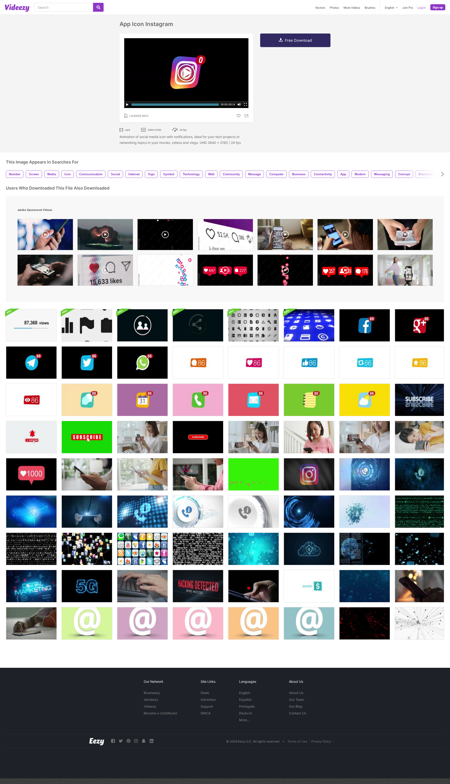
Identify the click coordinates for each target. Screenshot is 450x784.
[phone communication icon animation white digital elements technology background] (197, 511)
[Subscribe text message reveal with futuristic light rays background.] (419, 400)
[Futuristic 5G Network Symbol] (86, 586)
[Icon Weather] (364, 400)
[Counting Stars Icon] (419, 362)
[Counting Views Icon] (31, 400)
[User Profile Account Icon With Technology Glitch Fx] (142, 325)
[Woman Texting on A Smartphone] (364, 437)
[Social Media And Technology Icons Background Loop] (86, 325)
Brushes (370, 7)
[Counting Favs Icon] (253, 362)
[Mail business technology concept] (253, 549)
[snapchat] (144, 741)
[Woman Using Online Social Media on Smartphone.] (142, 437)
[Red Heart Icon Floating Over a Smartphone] (253, 586)
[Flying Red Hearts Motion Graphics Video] (364, 623)
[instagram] (136, 741)
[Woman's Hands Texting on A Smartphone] (419, 586)
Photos (334, 7)
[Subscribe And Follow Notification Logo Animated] (31, 437)
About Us (296, 693)
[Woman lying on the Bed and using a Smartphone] (419, 437)
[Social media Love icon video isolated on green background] (253, 474)
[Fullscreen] (245, 104)
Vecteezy (151, 700)
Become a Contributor (160, 713)
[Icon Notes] (309, 400)
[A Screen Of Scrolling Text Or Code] (197, 549)
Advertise (208, 700)
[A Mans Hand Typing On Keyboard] (142, 586)
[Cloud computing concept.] (309, 549)
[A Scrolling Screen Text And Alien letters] (31, 549)
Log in (422, 7)
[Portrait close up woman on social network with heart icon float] (309, 437)
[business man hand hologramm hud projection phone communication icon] (364, 474)
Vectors (320, 7)
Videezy (150, 706)
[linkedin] (151, 741)
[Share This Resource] (247, 116)
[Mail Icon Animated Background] (419, 549)
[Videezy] (17, 8)
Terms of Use (297, 741)
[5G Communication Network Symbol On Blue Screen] (364, 586)
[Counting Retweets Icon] (364, 362)
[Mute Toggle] (239, 104)
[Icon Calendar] (142, 400)
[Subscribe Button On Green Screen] (86, 437)
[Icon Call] (197, 400)
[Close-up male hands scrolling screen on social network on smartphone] (45, 271)
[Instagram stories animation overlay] (165, 235)
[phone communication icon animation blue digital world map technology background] (142, 511)
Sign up (438, 7)
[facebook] (113, 741)
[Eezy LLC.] (96, 741)
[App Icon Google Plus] (419, 325)
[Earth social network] (364, 549)
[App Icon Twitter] (86, 362)
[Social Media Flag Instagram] (309, 474)
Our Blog (295, 706)
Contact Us (297, 713)
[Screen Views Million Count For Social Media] (31, 325)
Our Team (296, 700)
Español (245, 700)
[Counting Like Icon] (309, 362)
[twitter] (121, 741)
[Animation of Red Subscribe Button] (197, 437)
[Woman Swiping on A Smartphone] (253, 437)
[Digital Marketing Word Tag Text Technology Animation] (31, 586)
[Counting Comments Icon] (197, 362)
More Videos (352, 7)
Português (247, 706)
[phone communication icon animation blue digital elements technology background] (31, 511)
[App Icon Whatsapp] (142, 362)
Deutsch (245, 713)
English (244, 693)
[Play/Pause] (127, 104)
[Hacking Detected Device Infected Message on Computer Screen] (197, 586)
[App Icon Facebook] (364, 325)
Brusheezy (152, 693)
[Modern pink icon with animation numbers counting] (31, 474)
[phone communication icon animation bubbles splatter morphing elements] (364, 511)
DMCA (206, 713)
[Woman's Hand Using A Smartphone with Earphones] (31, 623)
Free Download (298, 40)
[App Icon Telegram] (31, 362)
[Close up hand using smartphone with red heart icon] (197, 474)
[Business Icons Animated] (309, 586)
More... (244, 720)
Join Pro (407, 7)
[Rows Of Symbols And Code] (419, 511)
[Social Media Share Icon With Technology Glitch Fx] (197, 325)
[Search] (98, 7)
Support (207, 706)
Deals (205, 693)
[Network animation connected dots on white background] (419, 623)
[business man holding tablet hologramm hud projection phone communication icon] (86, 511)
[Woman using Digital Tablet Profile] (142, 474)
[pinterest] (128, 741)
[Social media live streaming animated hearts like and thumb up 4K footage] (165, 271)
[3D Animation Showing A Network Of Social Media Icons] (86, 549)
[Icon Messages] (86, 400)
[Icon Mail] (253, 400)
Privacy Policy (321, 741)
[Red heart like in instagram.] (105, 271)
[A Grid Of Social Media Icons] (142, 549)
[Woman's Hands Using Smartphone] (86, 474)
